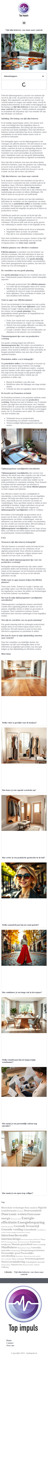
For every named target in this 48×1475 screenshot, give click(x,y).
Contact (9, 1343)
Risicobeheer (19, 1256)
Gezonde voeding (12, 1229)
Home (9, 1340)
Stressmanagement (34, 1258)
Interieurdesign (11, 1239)
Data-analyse (31, 1207)
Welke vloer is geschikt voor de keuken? (19, 723)
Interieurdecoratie (14, 1235)
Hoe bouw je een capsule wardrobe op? (19, 790)
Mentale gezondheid (21, 1244)
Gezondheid (30, 1229)
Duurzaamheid (32, 1210)
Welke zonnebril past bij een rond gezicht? (20, 925)
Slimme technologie (18, 1259)
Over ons (10, 1345)
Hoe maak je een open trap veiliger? (17, 1193)
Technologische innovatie (35, 1262)
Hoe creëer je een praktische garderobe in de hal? (23, 858)
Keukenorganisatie (23, 1242)
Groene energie (11, 1232)
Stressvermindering (13, 1261)
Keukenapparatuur (11, 1242)
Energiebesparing (31, 1222)
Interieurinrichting (27, 1239)
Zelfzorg (5, 1267)
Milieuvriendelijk (39, 1244)
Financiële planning (7, 1226)
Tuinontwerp (16, 1264)
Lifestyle (8, 1272)
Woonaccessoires (27, 1265)
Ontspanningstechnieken (32, 1250)
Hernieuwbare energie (23, 1232)
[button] (24, 23)
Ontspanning (15, 1250)
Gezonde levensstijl (26, 1226)
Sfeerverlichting (6, 1259)
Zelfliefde (37, 1265)
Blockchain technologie (12, 1207)
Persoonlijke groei (10, 1253)
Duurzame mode (16, 1219)
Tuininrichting (5, 1265)
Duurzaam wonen (14, 1214)
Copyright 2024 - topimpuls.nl (24, 1353)
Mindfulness (9, 1247)
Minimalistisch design (23, 1248)
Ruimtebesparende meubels (32, 1256)
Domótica (20, 1211)
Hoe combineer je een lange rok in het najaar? (22, 992)
